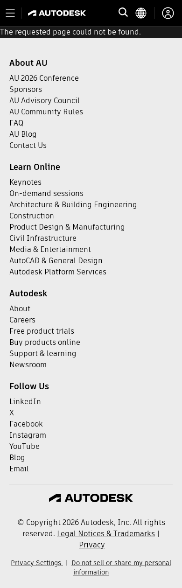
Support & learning (43, 353)
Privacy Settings (37, 562)
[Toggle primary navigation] (10, 13)
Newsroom (28, 364)
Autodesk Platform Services (57, 271)
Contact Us (28, 145)
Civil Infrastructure (43, 238)
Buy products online (44, 342)
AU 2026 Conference (44, 78)
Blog (17, 457)
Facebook (26, 424)
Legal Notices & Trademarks (106, 533)
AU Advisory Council (44, 100)
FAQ (16, 123)
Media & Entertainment (50, 249)
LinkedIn (25, 401)
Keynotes (25, 182)
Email (19, 468)
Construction (31, 215)
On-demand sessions (46, 193)
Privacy (92, 544)
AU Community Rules (46, 111)
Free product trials (41, 331)
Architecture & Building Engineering (73, 204)
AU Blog (23, 134)
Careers (22, 320)
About (19, 308)
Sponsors (25, 89)
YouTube (24, 446)
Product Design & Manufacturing (67, 227)
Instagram (27, 435)
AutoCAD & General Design (56, 260)
